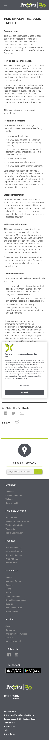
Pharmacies (9, 726)
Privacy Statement (21, 378)
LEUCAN (9, 637)
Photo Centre (11, 563)
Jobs (7, 626)
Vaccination (10, 529)
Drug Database (11, 611)
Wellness (9, 499)
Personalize (24, 385)
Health (8, 592)
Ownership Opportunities (16, 634)
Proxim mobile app (13, 547)
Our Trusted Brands (13, 551)
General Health (11, 503)
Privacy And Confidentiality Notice (19, 715)
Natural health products (15, 600)
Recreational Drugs (13, 608)
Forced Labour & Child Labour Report (20, 719)
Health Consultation (14, 533)
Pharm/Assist (12, 570)
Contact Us (10, 630)
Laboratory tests (12, 596)
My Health (10, 484)
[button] (5, 413)
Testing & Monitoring (14, 525)
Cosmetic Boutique (13, 555)
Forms (8, 589)
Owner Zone (9, 734)
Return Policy (10, 711)
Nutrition (9, 604)
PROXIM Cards (11, 559)
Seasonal (9, 491)
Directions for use (13, 581)
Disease (9, 585)
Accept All (24, 392)
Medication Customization (17, 521)
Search (8, 577)
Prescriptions (11, 518)
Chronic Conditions (13, 495)
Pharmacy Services (15, 510)
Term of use (9, 723)
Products (10, 540)
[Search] (38, 471)
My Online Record (13, 641)
